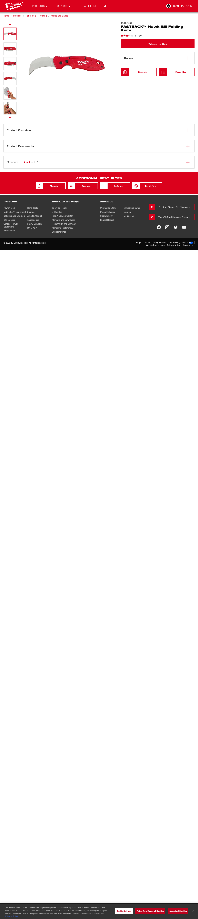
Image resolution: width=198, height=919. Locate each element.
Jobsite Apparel (34, 215)
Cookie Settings (124, 911)
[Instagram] (167, 227)
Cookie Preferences (155, 245)
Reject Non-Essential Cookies (150, 911)
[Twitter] (175, 227)
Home (6, 15)
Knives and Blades (59, 15)
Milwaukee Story (108, 207)
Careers (127, 211)
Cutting (43, 15)
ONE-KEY (32, 227)
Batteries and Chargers (14, 215)
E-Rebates (57, 211)
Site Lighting (9, 219)
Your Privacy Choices (178, 242)
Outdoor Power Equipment (10, 225)
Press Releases (107, 211)
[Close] (193, 911)
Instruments (9, 230)
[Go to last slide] (10, 24)
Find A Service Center (62, 215)
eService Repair (59, 207)
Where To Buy (157, 43)
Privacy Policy (11, 916)
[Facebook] (158, 227)
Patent (147, 242)
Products (17, 15)
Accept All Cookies (178, 911)
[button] (10, 34)
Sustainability (106, 215)
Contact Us (129, 215)
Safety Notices (159, 242)
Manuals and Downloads (63, 219)
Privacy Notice (173, 245)
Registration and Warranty (64, 223)
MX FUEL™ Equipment (14, 211)
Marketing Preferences (62, 227)
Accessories (33, 219)
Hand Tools (31, 15)
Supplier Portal (59, 231)
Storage (30, 211)
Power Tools (9, 207)
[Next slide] (10, 117)
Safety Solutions (34, 223)
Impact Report (107, 219)
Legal (138, 242)
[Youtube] (184, 227)
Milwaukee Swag (132, 207)
